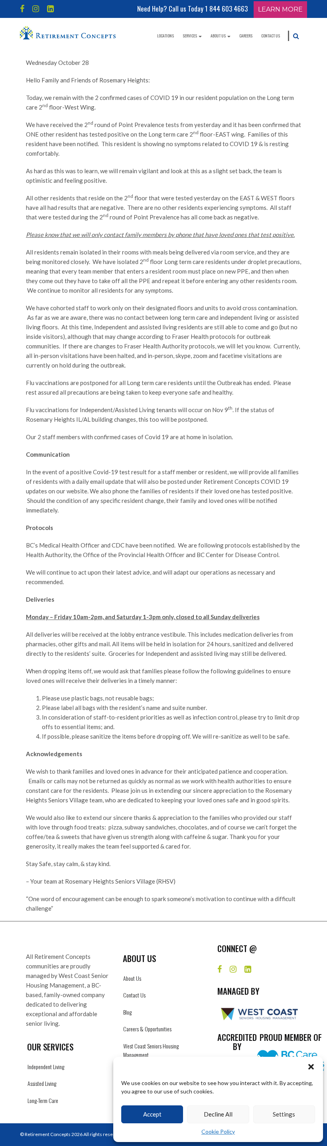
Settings (284, 1114)
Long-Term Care (43, 1100)
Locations (165, 36)
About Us (219, 36)
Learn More (280, 9)
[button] (311, 1067)
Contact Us (270, 36)
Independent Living (46, 1066)
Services (190, 36)
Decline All (218, 1114)
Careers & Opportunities (147, 1029)
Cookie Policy (218, 1131)
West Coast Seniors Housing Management (151, 1050)
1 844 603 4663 (226, 9)
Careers (245, 36)
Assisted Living (42, 1083)
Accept (152, 1114)
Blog (127, 1012)
